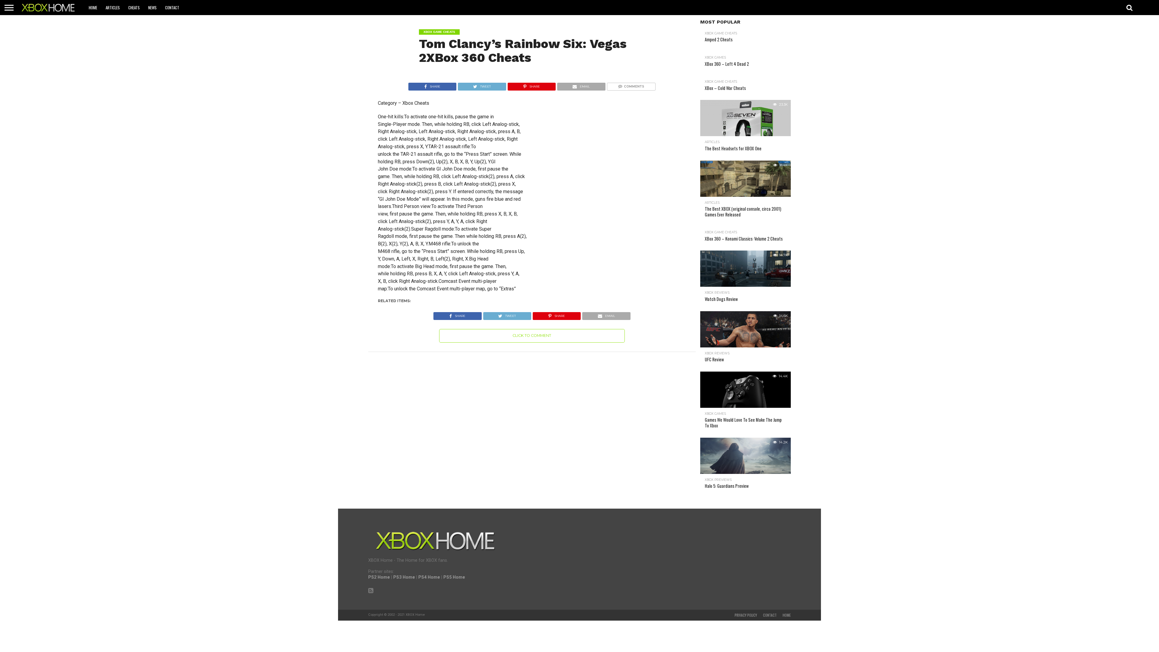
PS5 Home (454, 577)
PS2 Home (379, 577)
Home (93, 8)
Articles (113, 8)
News (152, 8)
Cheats (134, 8)
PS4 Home (429, 577)
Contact (172, 8)
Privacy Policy (746, 615)
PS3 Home (404, 577)
